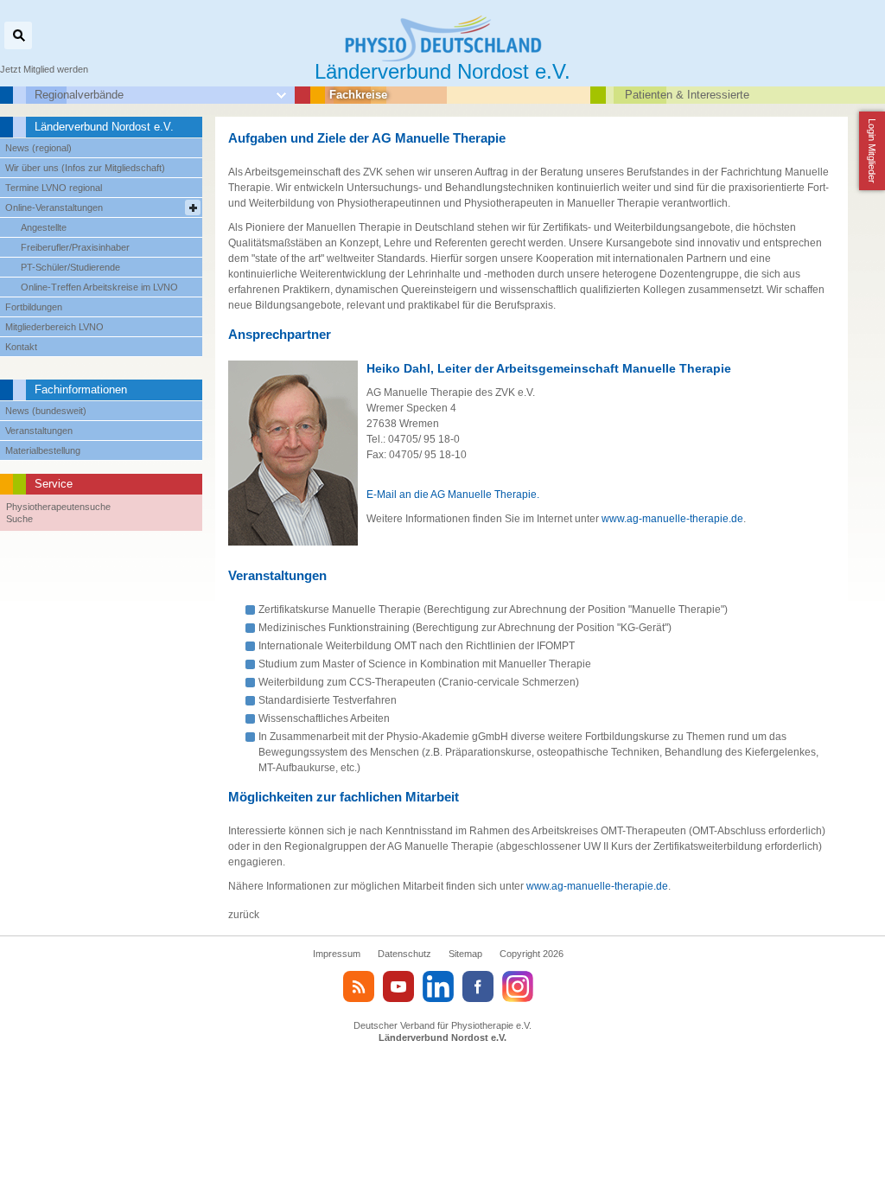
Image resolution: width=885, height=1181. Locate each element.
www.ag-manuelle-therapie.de (672, 519)
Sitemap (465, 953)
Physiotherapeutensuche (58, 506)
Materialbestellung (42, 450)
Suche (19, 519)
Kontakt (21, 347)
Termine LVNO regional (53, 187)
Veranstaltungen (39, 430)
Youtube (398, 986)
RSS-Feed (358, 986)
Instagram (517, 986)
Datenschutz (404, 953)
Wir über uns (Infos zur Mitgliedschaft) (85, 168)
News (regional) (38, 148)
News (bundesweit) (45, 410)
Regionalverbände (79, 94)
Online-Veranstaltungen (54, 207)
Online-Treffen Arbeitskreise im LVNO (99, 287)
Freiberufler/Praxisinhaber (75, 247)
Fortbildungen (33, 307)
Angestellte (44, 227)
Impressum (336, 953)
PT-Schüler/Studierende (70, 267)
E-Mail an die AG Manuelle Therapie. (452, 494)
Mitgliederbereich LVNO (54, 327)
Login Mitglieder (872, 150)
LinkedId (438, 986)
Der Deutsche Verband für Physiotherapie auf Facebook (477, 986)
